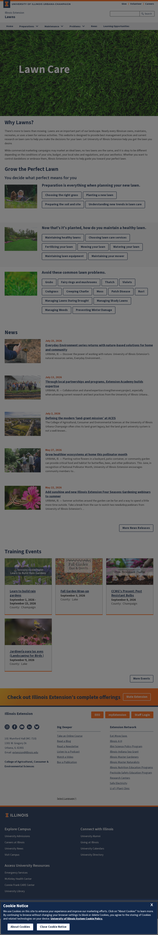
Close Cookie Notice (53, 927)
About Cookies (20, 927)
